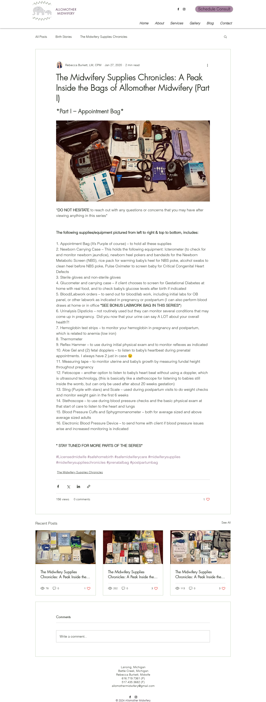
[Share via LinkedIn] (78, 486)
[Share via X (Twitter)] (68, 486)
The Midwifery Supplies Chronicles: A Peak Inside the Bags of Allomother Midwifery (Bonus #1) (64, 574)
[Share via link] (89, 486)
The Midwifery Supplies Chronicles (103, 37)
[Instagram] (184, 9)
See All (226, 522)
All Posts (41, 37)
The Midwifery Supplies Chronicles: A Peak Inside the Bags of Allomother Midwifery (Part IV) (131, 574)
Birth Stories (63, 37)
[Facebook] (178, 9)
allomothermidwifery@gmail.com (133, 686)
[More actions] (207, 65)
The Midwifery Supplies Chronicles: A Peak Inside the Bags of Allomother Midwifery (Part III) (198, 574)
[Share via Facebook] (58, 486)
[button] (225, 36)
